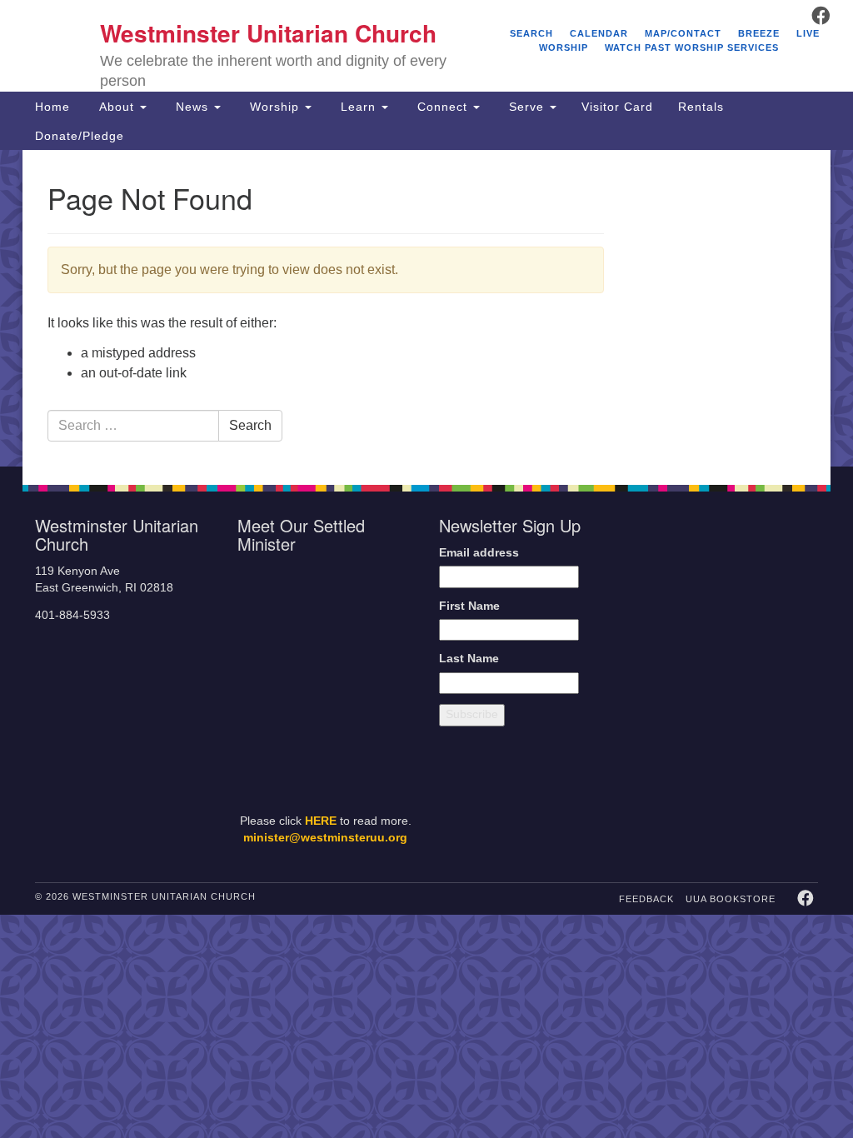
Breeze (759, 33)
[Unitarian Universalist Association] (731, 579)
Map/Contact (683, 33)
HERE (321, 821)
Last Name (469, 658)
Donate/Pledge (79, 135)
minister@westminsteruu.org (325, 837)
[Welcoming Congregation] (695, 727)
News (192, 106)
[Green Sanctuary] (785, 727)
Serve (526, 106)
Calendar (599, 33)
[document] (426, 308)
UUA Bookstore (731, 899)
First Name (469, 606)
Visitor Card (617, 106)
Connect (442, 106)
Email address (479, 553)
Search (531, 33)
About (116, 106)
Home (52, 106)
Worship (274, 106)
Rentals (701, 106)
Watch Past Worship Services (692, 47)
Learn (358, 106)
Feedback (646, 899)
